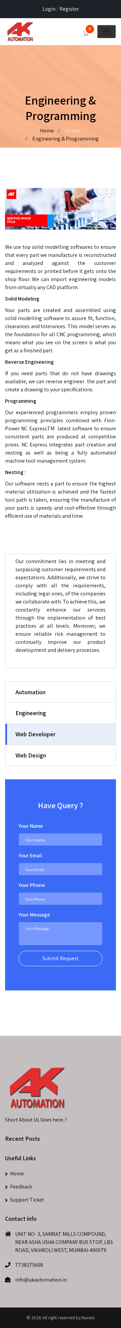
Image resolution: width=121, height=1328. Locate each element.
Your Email (30, 855)
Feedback (21, 1186)
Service (73, 130)
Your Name (30, 825)
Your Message (34, 914)
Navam (88, 1318)
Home (47, 130)
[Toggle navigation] (106, 31)
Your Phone (31, 885)
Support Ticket (27, 1199)
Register (69, 8)
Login (48, 8)
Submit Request (60, 958)
